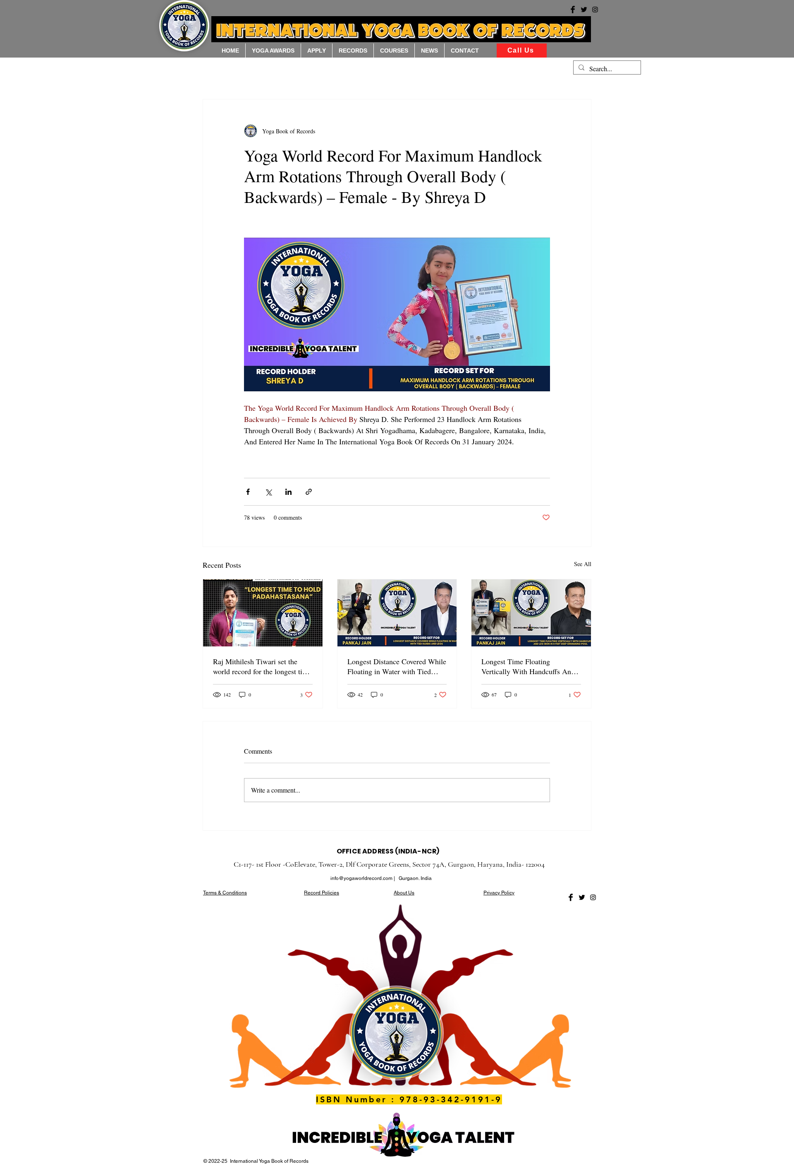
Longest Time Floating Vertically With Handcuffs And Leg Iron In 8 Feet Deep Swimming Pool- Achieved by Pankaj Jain (528, 666)
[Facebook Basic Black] (570, 897)
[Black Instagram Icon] (593, 897)
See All (582, 564)
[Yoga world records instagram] (595, 9)
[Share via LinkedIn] (288, 492)
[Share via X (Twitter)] (268, 492)
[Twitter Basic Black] (582, 897)
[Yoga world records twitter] (584, 9)
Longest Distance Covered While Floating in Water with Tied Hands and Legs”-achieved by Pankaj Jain (396, 666)
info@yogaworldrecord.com (361, 878)
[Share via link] (309, 492)
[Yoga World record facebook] (572, 9)
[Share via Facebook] (248, 492)
